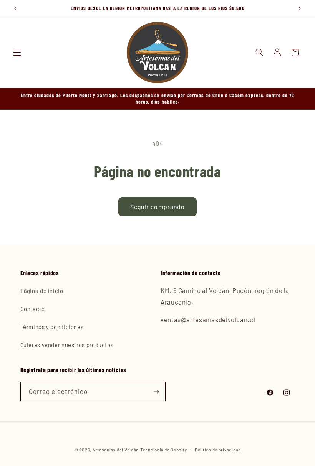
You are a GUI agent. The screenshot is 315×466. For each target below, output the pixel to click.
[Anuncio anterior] (15, 8)
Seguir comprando (157, 206)
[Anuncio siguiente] (299, 8)
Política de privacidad (218, 449)
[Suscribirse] (156, 391)
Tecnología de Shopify (163, 449)
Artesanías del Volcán (116, 449)
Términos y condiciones (52, 326)
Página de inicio (41, 290)
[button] (17, 52)
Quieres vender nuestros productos (67, 344)
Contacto (32, 308)
